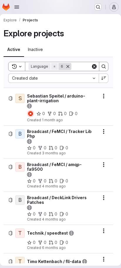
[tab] (14, 49)
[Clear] (94, 66)
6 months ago (54, 247)
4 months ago (54, 186)
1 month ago (52, 120)
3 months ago (54, 153)
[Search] (103, 66)
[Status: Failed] (30, 113)
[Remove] (67, 66)
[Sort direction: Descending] (103, 78)
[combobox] (53, 78)
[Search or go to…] (98, 7)
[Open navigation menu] (16, 7)
